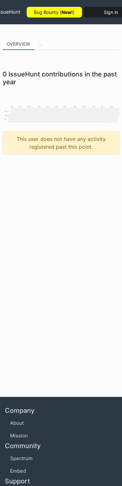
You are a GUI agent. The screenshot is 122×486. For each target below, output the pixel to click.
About (17, 423)
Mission (19, 436)
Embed (18, 471)
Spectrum (21, 458)
